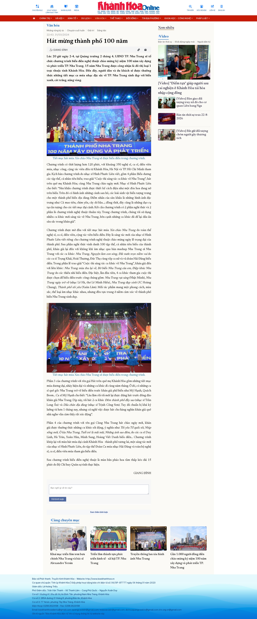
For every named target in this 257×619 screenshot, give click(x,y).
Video (164, 36)
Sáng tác (101, 30)
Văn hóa (53, 25)
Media (76, 10)
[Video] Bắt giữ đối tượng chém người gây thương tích (192, 135)
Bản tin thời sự (165, 41)
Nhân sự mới (66, 10)
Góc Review (201, 10)
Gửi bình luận (57, 499)
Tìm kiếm (190, 10)
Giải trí (91, 30)
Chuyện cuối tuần (76, 30)
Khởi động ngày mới (185, 41)
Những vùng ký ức (55, 30)
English (221, 10)
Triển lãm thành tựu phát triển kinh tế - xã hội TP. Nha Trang (108, 559)
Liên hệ (212, 10)
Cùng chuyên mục (65, 520)
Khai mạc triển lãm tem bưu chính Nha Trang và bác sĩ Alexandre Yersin (67, 559)
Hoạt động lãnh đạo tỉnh (52, 11)
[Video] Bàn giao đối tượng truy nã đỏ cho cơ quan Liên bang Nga (191, 102)
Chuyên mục (37, 10)
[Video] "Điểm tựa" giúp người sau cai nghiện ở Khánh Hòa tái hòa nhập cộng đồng (183, 88)
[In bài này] (145, 49)
